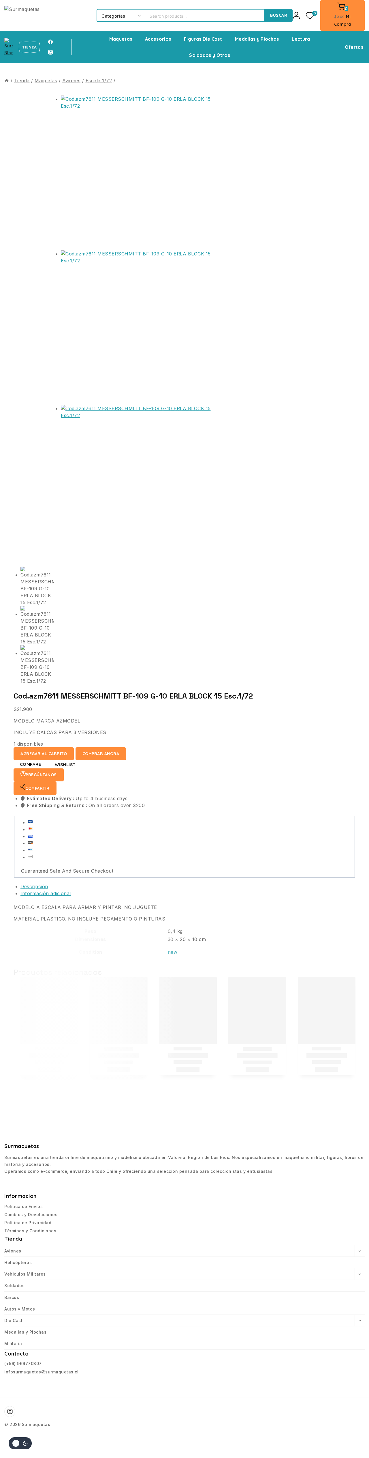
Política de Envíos (23, 1206)
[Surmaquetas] (47, 15)
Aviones (12, 1250)
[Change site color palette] (20, 1443)
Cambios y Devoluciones (30, 1214)
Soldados (14, 1285)
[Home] (6, 80)
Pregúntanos (41, 774)
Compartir (37, 788)
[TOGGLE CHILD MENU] (360, 1251)
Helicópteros (18, 1262)
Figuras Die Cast (203, 39)
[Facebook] (50, 41)
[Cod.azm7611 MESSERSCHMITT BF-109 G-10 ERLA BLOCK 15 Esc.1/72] (138, 173)
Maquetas (120, 39)
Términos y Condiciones (30, 1230)
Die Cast (13, 1320)
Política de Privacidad (27, 1222)
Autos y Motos (19, 1308)
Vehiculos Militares (25, 1274)
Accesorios (158, 39)
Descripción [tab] (34, 886)
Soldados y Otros (209, 55)
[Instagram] (50, 52)
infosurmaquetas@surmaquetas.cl (41, 1371)
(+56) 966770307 (23, 1363)
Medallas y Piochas (257, 39)
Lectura (301, 39)
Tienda (29, 47)
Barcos (11, 1297)
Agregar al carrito (43, 753)
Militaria (13, 1343)
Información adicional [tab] (45, 893)
